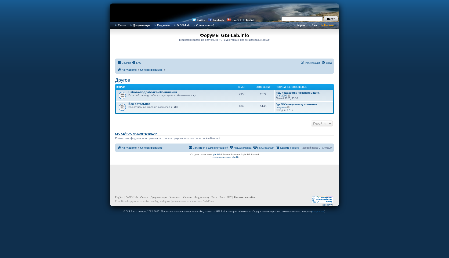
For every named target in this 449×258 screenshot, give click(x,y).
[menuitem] (136, 63)
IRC (229, 197)
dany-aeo (281, 107)
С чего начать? (205, 25)
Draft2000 (281, 95)
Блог (314, 25)
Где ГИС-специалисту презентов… (298, 104)
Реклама (329, 25)
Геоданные (163, 25)
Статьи (122, 25)
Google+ (236, 19)
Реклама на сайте (244, 197)
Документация (141, 25)
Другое (122, 80)
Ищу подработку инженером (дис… (298, 92)
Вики (214, 197)
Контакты (175, 197)
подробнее (318, 211)
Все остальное (139, 104)
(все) (206, 197)
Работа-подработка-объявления (152, 92)
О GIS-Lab (183, 25)
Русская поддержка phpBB (224, 157)
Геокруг (327, 204)
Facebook (218, 19)
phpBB (217, 154)
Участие (187, 197)
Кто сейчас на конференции (136, 133)
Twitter (201, 19)
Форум (301, 25)
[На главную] (224, 10)
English (250, 19)
